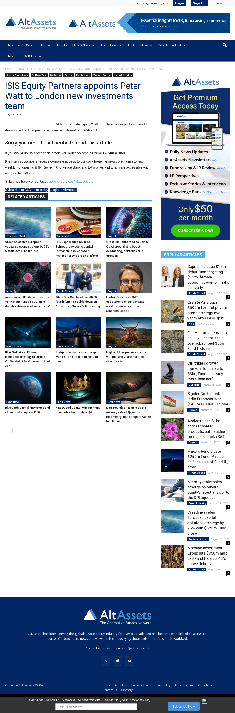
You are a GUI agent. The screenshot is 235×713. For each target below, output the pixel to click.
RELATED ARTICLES (26, 196)
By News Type (56, 69)
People (62, 45)
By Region (55, 75)
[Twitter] (117, 661)
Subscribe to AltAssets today (26, 190)
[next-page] (15, 430)
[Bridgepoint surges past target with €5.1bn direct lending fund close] (78, 332)
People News (83, 75)
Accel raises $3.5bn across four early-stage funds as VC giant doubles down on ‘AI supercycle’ (27, 301)
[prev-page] (8, 430)
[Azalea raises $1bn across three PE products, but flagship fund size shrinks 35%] (172, 429)
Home (9, 69)
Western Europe (101, 75)
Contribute (205, 685)
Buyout (112, 236)
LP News (45, 45)
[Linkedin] (105, 661)
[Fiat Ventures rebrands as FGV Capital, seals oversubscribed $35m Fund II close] (172, 341)
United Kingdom (123, 75)
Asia (191, 323)
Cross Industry (197, 503)
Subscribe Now (184, 706)
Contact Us (110, 690)
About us (121, 685)
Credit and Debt (15, 236)
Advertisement (184, 685)
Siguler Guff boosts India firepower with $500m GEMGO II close (207, 398)
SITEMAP (217, 3)
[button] (224, 45)
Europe (68, 75)
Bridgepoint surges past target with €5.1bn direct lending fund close (77, 357)
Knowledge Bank (170, 45)
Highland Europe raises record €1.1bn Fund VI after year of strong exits (127, 357)
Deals (30, 45)
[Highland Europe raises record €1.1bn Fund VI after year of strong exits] (129, 332)
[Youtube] (129, 661)
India (9, 291)
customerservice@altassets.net (70, 181)
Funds (12, 45)
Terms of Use (139, 685)
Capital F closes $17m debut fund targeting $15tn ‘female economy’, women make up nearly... (208, 277)
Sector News (109, 45)
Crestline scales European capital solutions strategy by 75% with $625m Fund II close (27, 246)
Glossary (127, 690)
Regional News (138, 45)
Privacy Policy (161, 685)
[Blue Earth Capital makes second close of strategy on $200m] (28, 388)
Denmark (194, 384)
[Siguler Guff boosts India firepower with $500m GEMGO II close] (172, 402)
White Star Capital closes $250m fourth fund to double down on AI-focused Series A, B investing (78, 301)
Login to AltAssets (63, 190)
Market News (81, 45)
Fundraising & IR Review (24, 56)
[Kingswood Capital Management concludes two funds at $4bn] (78, 388)
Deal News (114, 401)
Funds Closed (65, 291)
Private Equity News (30, 69)
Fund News (13, 401)
